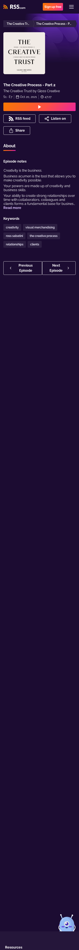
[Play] (39, 107)
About (9, 145)
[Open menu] (71, 7)
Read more (12, 208)
